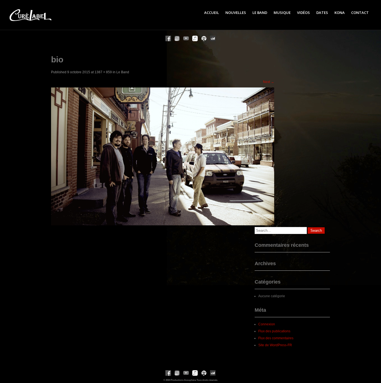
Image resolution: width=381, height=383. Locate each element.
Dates (322, 12)
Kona (339, 12)
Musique (282, 12)
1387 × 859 (103, 72)
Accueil (211, 12)
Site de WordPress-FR (275, 345)
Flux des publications (274, 331)
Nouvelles (235, 12)
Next (268, 82)
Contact (360, 12)
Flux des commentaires (275, 338)
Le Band (259, 12)
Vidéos (303, 12)
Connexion (266, 324)
